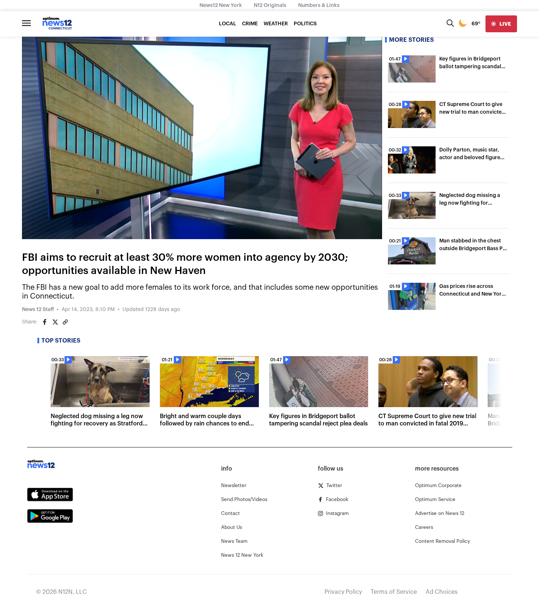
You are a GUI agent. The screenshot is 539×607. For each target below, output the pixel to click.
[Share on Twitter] (55, 322)
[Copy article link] (65, 322)
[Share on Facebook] (45, 322)
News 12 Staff (38, 309)
